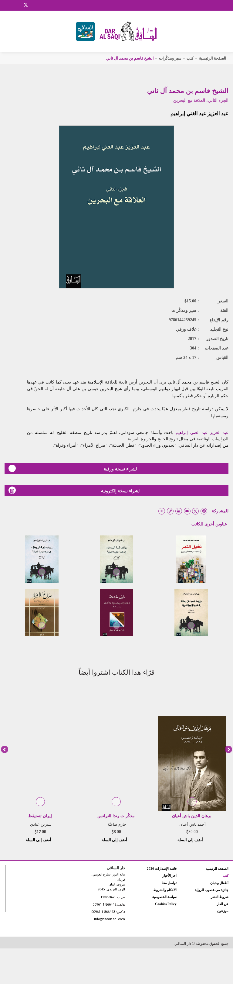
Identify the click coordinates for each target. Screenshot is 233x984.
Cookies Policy (166, 904)
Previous (4, 749)
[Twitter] (26, 4)
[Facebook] (10, 5)
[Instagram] (18, 5)
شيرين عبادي (41, 824)
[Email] (33, 5)
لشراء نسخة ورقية (120, 468)
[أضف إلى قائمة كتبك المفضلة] (116, 576)
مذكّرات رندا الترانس (116, 816)
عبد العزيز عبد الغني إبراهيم (199, 113)
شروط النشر (219, 897)
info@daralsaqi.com (109, 919)
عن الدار (222, 904)
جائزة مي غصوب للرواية (211, 890)
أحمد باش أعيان (192, 824)
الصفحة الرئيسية (212, 58)
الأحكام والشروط (165, 890)
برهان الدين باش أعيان (191, 816)
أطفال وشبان (219, 883)
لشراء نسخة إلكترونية (120, 490)
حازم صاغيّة (116, 824)
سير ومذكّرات (170, 58)
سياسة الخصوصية (164, 897)
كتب (190, 58)
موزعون (222, 911)
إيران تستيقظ (40, 816)
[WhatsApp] (41, 5)
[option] (192, 765)
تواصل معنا (169, 883)
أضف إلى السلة (190, 840)
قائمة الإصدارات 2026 (162, 868)
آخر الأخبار (170, 875)
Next (228, 749)
